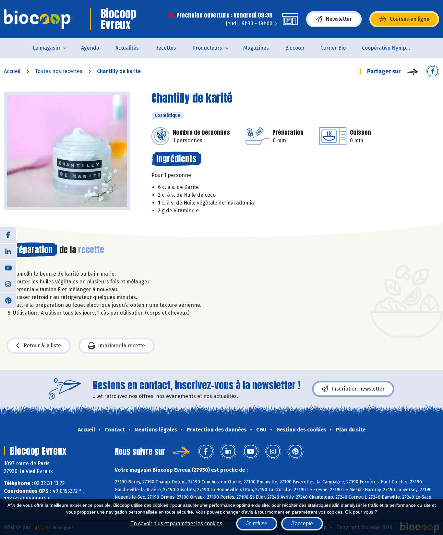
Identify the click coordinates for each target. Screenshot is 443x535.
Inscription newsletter (358, 389)
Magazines (256, 48)
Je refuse (256, 523)
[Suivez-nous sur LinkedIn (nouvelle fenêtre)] (8, 251)
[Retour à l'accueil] (37, 19)
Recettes (165, 48)
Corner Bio (333, 48)
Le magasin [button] (46, 48)
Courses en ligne (409, 19)
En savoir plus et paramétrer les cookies (176, 523)
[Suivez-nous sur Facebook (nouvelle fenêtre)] (8, 235)
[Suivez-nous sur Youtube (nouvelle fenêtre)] (8, 267)
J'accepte (302, 523)
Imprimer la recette (121, 345)
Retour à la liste (42, 345)
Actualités (127, 48)
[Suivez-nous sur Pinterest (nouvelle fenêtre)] (8, 300)
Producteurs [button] (207, 48)
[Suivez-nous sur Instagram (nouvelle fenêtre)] (8, 284)
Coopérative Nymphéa (388, 48)
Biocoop (294, 48)
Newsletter (339, 19)
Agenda (90, 48)
